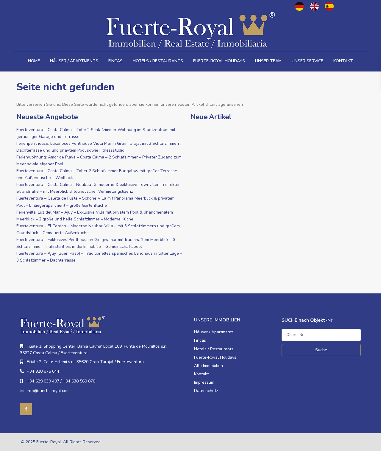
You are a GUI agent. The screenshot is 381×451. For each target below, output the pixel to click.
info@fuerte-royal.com (48, 391)
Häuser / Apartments (74, 61)
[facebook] (26, 409)
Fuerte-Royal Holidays (219, 61)
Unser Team (268, 61)
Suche (321, 350)
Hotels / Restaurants (158, 61)
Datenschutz (206, 391)
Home (34, 61)
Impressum (204, 382)
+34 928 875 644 (43, 371)
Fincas (115, 61)
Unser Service (307, 61)
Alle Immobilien (208, 365)
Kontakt (343, 61)
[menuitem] (299, 6)
